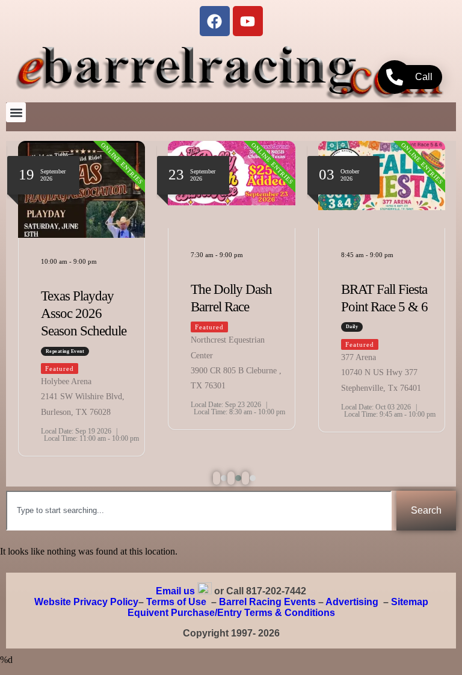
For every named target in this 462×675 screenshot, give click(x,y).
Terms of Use (176, 602)
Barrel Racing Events (267, 602)
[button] (16, 112)
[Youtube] (248, 21)
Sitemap (409, 602)
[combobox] (199, 510)
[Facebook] (215, 21)
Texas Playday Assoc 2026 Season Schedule (83, 313)
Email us (175, 591)
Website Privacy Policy (86, 602)
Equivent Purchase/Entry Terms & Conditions (231, 613)
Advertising (351, 602)
